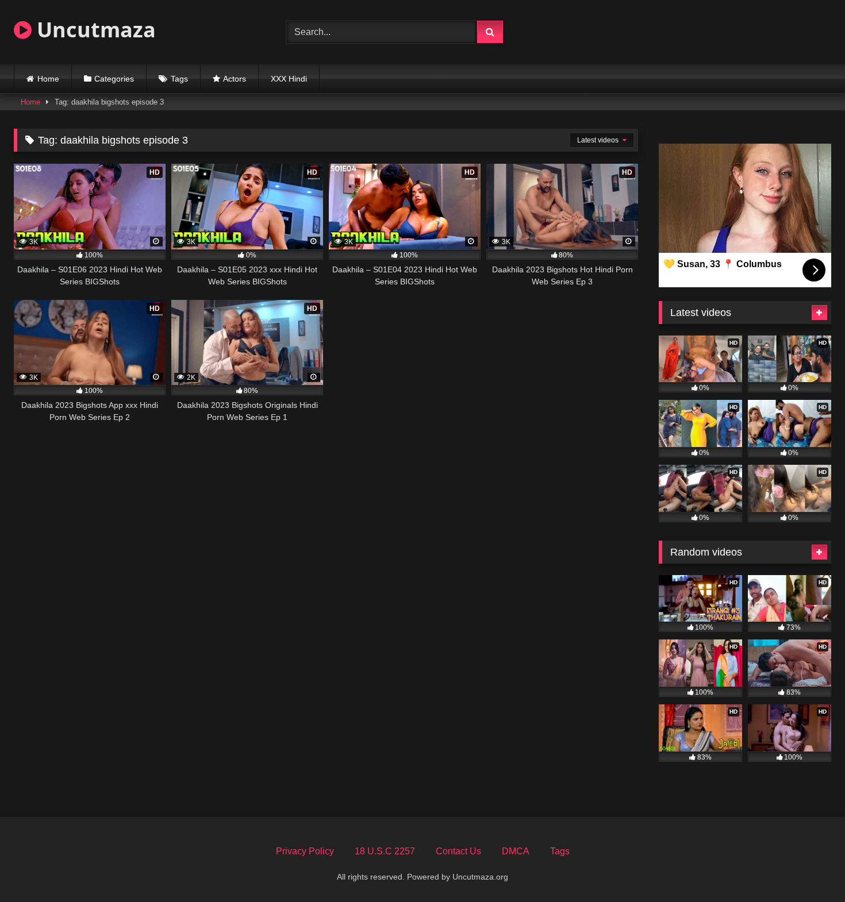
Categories (114, 78)
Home (48, 78)
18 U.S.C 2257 (385, 851)
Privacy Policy (305, 851)
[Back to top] (809, 868)
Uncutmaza (94, 30)
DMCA (515, 851)
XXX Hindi (289, 78)
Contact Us (458, 851)
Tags (179, 78)
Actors (234, 78)
